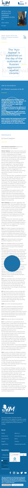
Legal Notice (4, 444)
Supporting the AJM (20, 444)
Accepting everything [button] (17, 484)
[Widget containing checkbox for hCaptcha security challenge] (14, 457)
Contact (17, 441)
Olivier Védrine (6, 99)
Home (3, 35)
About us (17, 433)
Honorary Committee (20, 436)
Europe (3, 25)
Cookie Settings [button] (6, 484)
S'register (23, 455)
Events (3, 441)
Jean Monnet (5, 438)
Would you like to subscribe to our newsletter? (5, 464)
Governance (4, 436)
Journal (8, 35)
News (16, 438)
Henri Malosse (6, 111)
